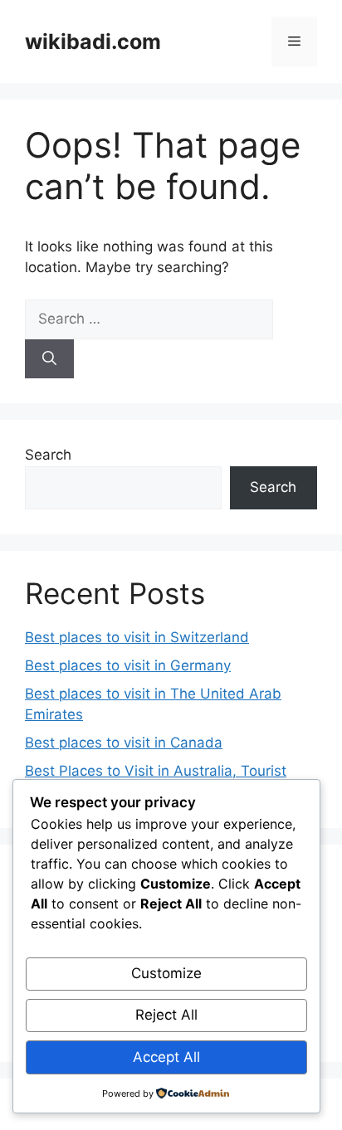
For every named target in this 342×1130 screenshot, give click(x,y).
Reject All (166, 1014)
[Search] (49, 359)
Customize (166, 973)
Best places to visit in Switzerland (137, 637)
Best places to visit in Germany (128, 665)
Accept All (166, 1057)
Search (48, 454)
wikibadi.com (93, 41)
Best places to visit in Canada (123, 742)
